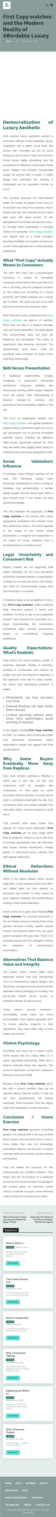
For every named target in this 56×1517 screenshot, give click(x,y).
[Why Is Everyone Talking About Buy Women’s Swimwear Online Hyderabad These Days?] (43, 1366)
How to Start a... (15, 1243)
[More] (42, 105)
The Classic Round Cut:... (17, 1281)
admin (8, 41)
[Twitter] (21, 105)
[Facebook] (14, 105)
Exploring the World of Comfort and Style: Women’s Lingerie (41, 1219)
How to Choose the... (18, 1318)
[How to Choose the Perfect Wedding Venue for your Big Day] (43, 1328)
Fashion (10, 1247)
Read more (12, 1263)
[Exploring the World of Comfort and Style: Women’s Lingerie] (43, 1403)
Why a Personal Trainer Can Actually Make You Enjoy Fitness (15, 1219)
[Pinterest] (28, 105)
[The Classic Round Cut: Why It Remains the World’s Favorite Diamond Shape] (43, 1291)
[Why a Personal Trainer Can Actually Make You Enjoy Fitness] (43, 1441)
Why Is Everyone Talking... (15, 1354)
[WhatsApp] (35, 105)
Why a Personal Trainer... (15, 1431)
